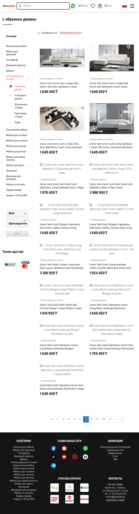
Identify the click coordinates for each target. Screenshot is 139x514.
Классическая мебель (16, 130)
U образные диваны (20, 97)
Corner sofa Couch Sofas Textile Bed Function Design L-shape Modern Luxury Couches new (61, 308)
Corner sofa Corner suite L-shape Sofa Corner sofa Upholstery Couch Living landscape (109, 87)
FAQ (115, 459)
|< (52, 419)
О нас (115, 456)
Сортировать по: (49, 33)
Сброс (17, 234)
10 (103, 419)
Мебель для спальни (16, 146)
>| (122, 419)
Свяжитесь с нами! (115, 500)
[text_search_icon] (84, 6)
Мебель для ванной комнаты (15, 158)
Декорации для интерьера (13, 178)
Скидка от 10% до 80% (16, 195)
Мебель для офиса (15, 165)
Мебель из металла (15, 184)
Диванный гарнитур (15, 65)
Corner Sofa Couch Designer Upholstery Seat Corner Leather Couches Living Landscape (60, 228)
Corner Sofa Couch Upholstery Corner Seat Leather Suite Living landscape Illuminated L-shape (112, 348)
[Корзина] (112, 6)
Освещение (11, 171)
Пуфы (18, 122)
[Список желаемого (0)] (93, 6)
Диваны (10, 71)
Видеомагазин (115, 453)
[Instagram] (64, 448)
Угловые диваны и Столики (15, 78)
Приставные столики (20, 115)
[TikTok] (53, 456)
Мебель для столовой (16, 141)
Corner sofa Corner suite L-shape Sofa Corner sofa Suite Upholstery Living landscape (59, 87)
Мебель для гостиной (16, 135)
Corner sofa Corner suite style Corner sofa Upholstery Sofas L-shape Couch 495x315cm (111, 187)
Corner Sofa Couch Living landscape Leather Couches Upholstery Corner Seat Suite (110, 268)
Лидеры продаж (14, 190)
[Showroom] (85, 456)
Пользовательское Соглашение (115, 447)
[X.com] (74, 448)
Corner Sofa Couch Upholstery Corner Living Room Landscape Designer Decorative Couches (59, 348)
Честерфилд (12, 60)
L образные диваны (20, 88)
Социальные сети (115, 450)
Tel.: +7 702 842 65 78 (115, 494)
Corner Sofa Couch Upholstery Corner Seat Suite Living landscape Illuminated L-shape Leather (62, 389)
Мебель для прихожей (12, 53)
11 (110, 419)
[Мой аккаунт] (100, 6)
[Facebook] (53, 448)
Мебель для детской (16, 151)
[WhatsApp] (85, 448)
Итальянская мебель (16, 46)
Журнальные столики (21, 106)
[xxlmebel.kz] (9, 6)
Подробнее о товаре (111, 369)
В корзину (62, 99)
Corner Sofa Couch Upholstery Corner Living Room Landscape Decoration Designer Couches (109, 308)
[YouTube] (64, 456)
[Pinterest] (74, 456)
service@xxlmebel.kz (115, 497)
